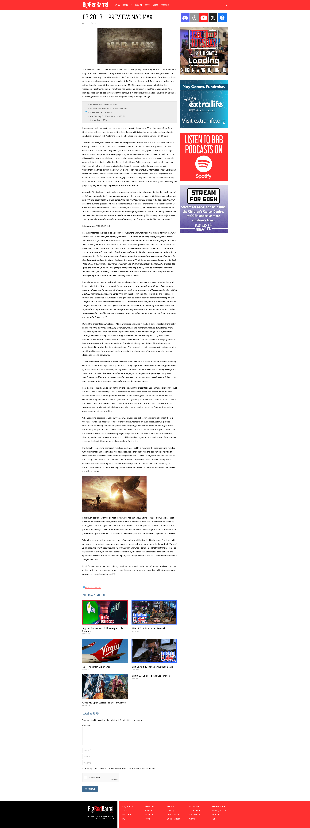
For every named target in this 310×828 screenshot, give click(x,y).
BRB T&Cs (217, 814)
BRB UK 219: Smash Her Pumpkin (149, 628)
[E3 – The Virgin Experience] (105, 651)
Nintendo (127, 814)
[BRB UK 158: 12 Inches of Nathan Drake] (154, 651)
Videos (155, 5)
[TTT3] (204, 74)
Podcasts (165, 5)
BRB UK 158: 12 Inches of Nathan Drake (152, 666)
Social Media (173, 818)
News (147, 818)
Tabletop (138, 5)
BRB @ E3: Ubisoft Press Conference (151, 675)
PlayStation (128, 806)
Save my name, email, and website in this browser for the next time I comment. (120, 768)
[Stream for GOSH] (204, 232)
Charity (170, 810)
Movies (125, 5)
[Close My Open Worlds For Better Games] (105, 686)
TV (131, 5)
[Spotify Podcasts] (204, 180)
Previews (149, 814)
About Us (194, 806)
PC (123, 818)
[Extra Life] (204, 127)
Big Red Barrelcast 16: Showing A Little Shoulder (102, 629)
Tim (86, 23)
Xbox (124, 810)
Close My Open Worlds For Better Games (104, 702)
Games (117, 5)
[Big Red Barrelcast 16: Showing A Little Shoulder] (105, 612)
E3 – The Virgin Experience (96, 666)
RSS (213, 818)
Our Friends (173, 814)
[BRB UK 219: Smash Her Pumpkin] (154, 612)
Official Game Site (93, 587)
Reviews (149, 810)
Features (149, 806)
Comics (147, 5)
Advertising (195, 814)
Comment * (87, 725)
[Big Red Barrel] (95, 9)
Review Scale (218, 806)
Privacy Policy (219, 810)
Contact (193, 818)
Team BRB (194, 810)
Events (170, 806)
